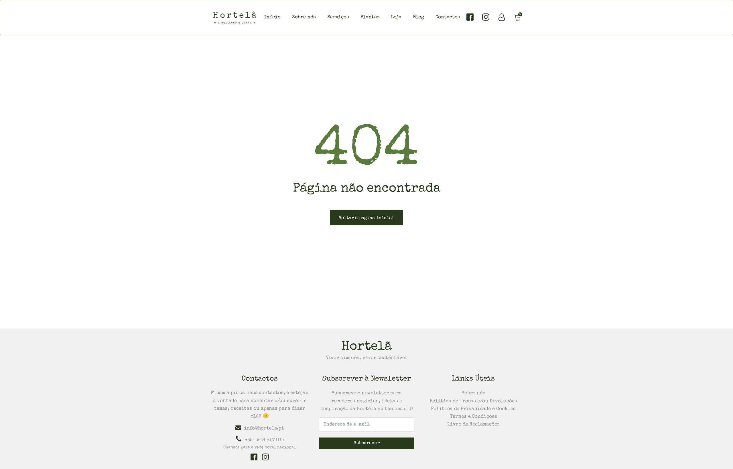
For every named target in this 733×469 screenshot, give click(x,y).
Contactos (448, 17)
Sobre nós (304, 17)
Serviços (338, 17)
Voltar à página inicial (366, 218)
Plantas (369, 17)
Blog (418, 17)
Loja (396, 17)
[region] (366, 456)
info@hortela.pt (264, 428)
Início (272, 17)
